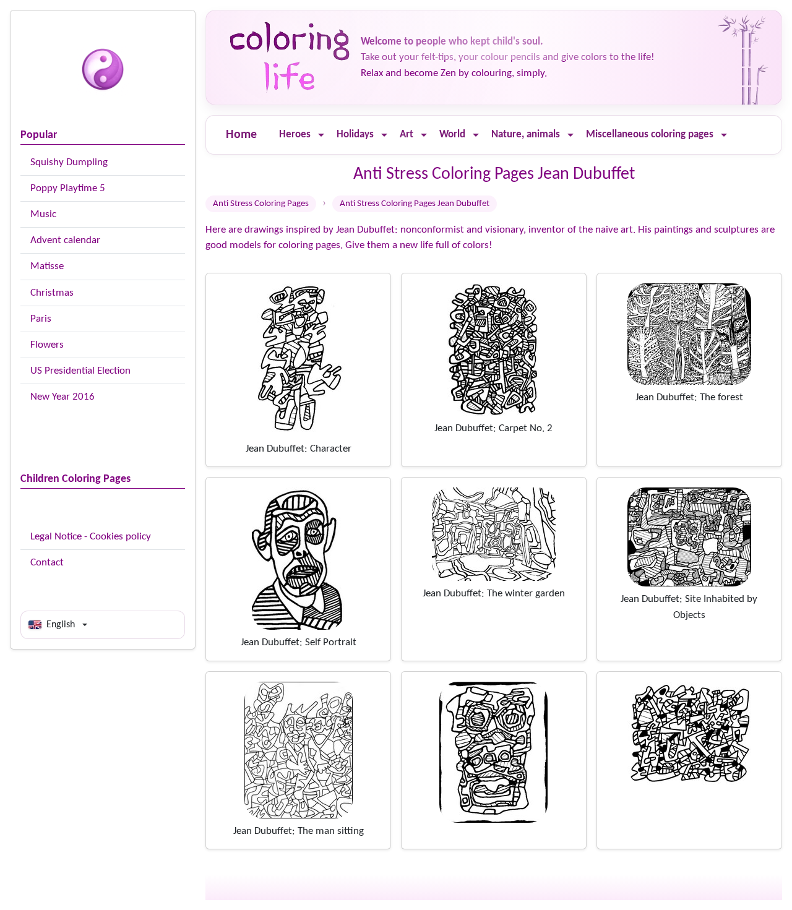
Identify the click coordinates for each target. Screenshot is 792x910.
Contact (47, 562)
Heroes (295, 134)
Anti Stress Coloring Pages (261, 203)
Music (43, 214)
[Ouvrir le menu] (321, 135)
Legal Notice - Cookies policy (90, 536)
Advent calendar (65, 240)
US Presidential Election (80, 371)
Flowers (47, 345)
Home (241, 135)
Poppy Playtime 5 (67, 188)
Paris (40, 319)
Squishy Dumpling (69, 162)
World (452, 134)
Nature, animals (525, 134)
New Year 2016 (62, 397)
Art (406, 134)
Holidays (355, 134)
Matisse (47, 266)
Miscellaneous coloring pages (649, 134)
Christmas (52, 293)
